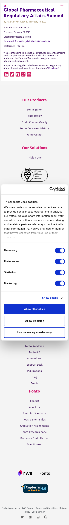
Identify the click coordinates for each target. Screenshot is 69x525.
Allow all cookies (34, 309)
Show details (50, 297)
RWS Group (27, 508)
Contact (34, 401)
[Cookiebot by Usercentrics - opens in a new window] (49, 189)
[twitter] (24, 517)
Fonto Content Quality (34, 122)
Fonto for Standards (35, 413)
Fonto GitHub (34, 358)
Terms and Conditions (47, 508)
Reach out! (53, 68)
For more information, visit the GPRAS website (27, 41)
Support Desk (34, 364)
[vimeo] (40, 517)
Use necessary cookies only (34, 332)
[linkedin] (32, 517)
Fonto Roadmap (34, 346)
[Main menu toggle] (62, 6)
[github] (46, 517)
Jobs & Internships (35, 419)
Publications (34, 370)
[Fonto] (11, 6)
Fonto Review (34, 115)
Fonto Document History (34, 128)
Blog (34, 377)
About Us (34, 407)
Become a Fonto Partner (34, 438)
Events (34, 383)
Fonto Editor (34, 109)
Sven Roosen (34, 444)
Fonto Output (34, 134)
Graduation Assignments (34, 425)
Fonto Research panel (34, 432)
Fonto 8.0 (34, 352)
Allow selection (34, 320)
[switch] (60, 261)
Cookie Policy (38, 511)
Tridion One (34, 157)
